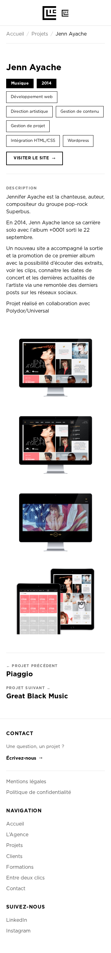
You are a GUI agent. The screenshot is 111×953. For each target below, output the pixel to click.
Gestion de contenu (79, 112)
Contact (15, 888)
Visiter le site (31, 158)
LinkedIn (16, 920)
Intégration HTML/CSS (33, 141)
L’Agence (17, 834)
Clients (14, 856)
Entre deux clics (25, 877)
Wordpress (78, 141)
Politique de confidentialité (38, 792)
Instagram (18, 930)
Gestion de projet (28, 126)
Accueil (15, 34)
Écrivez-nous (21, 758)
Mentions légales (26, 781)
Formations (20, 867)
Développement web (32, 97)
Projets (39, 34)
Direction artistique (29, 112)
